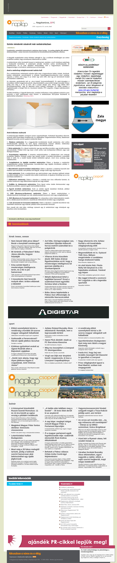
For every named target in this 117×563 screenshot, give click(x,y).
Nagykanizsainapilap (15, 37)
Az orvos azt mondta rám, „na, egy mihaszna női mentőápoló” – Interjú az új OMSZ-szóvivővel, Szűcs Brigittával (92, 423)
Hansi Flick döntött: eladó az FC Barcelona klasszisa (58, 341)
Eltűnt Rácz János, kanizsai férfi (70, 504)
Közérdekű (71, 17)
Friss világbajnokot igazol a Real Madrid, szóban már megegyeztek (91, 365)
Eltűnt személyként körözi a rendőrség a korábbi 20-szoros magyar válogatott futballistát (25, 330)
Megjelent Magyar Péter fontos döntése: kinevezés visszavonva (25, 427)
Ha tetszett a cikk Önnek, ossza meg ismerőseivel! (24, 219)
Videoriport (63, 33)
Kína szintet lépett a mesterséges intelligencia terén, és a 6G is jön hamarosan (23, 268)
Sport (56, 33)
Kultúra (40, 33)
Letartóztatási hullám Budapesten (21, 436)
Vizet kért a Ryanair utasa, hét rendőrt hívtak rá (92, 439)
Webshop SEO (28, 96)
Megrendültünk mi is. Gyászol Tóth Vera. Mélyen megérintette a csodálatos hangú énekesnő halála (92, 256)
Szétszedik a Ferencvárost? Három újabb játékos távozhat (25, 339)
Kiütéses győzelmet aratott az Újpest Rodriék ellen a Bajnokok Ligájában (25, 348)
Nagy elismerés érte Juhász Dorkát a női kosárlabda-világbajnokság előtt (91, 243)
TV (87, 17)
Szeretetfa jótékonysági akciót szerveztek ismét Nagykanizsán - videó (72, 498)
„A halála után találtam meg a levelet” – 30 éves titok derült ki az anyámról (58, 410)
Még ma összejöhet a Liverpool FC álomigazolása (59, 349)
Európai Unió (80, 17)
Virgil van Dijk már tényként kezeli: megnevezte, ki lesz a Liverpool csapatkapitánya (58, 358)
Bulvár (46, 33)
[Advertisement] (45, 502)
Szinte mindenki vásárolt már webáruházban (42, 37)
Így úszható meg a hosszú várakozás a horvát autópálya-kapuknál (72, 528)
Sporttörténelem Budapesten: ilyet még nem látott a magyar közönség (92, 343)
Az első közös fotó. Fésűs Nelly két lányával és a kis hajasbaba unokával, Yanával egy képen (91, 269)
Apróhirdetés (45, 17)
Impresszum (13, 557)
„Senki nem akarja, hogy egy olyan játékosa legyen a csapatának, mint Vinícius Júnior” (24, 361)
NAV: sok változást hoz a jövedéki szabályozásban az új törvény (70, 495)
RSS (107, 17)
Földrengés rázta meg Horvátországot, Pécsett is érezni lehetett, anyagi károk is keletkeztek (100, 153)
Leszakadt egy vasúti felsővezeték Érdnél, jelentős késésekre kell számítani (71, 491)
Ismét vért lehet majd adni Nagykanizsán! (68, 521)
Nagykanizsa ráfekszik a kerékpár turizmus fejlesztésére (70, 501)
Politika (25, 33)
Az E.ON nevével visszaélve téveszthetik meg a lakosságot (69, 524)
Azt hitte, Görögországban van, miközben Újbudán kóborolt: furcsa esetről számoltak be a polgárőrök (59, 244)
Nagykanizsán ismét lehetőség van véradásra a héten (71, 517)
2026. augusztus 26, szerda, (42, 26)
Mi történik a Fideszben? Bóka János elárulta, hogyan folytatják (25, 254)
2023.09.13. (11, 47)
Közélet (19, 33)
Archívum (93, 17)
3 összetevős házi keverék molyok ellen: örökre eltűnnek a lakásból (25, 281)
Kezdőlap (11, 33)
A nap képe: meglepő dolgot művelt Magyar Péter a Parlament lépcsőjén (58, 423)
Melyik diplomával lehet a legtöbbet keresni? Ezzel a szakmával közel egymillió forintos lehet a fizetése (57, 280)
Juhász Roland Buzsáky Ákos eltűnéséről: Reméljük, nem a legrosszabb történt (59, 330)
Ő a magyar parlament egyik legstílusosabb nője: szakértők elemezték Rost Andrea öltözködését (59, 436)
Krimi (51, 33)
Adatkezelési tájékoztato (25, 557)
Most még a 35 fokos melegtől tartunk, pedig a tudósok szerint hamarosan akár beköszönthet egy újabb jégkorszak (25, 454)
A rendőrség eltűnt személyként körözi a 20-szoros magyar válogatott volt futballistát (92, 331)
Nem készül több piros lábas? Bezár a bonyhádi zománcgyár (25, 242)
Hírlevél (100, 17)
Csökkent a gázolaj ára (67, 487)
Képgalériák (62, 17)
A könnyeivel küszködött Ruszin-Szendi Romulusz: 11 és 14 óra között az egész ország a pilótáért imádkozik (24, 412)
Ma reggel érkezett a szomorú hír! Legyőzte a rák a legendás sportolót (92, 280)
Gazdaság (32, 33)
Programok (54, 17)
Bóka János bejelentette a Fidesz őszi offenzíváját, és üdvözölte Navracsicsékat (57, 294)
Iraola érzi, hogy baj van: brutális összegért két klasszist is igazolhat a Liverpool (92, 354)
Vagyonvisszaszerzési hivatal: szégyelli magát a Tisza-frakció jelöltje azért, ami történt (92, 410)
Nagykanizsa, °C (45, 22)
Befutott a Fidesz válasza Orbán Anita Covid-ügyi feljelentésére (56, 454)
